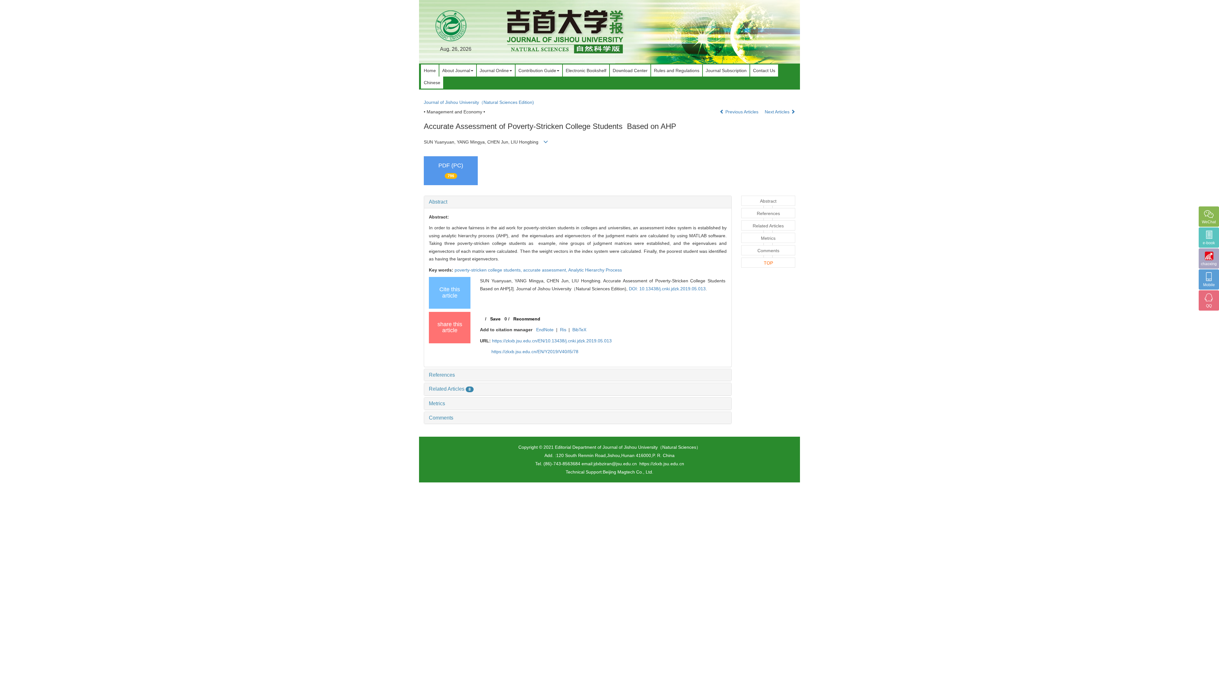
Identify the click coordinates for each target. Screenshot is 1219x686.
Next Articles (778, 111)
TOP (768, 263)
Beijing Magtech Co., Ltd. (628, 471)
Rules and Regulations (676, 70)
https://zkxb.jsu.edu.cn (661, 463)
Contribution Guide (537, 70)
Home (430, 70)
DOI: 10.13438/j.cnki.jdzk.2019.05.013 (667, 288)
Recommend (526, 318)
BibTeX (579, 329)
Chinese (432, 82)
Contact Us (764, 70)
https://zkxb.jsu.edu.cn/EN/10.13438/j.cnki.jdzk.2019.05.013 (552, 340)
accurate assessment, (545, 269)
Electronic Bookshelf (586, 70)
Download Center (630, 70)
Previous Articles (742, 111)
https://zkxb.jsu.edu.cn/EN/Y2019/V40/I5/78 (534, 351)
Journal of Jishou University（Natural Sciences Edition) (479, 102)
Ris (563, 329)
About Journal (456, 70)
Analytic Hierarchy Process (595, 269)
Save (495, 318)
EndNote (545, 329)
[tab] (577, 202)
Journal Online (494, 70)
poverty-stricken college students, (489, 269)
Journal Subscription (726, 70)
